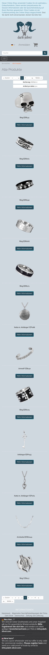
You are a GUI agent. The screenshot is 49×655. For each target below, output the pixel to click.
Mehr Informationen (24, 125)
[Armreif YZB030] (24, 353)
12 (29, 86)
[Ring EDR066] (24, 226)
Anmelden (24, 44)
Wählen (29, 82)
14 (32, 78)
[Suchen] (45, 53)
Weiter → (38, 78)
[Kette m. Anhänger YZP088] (24, 312)
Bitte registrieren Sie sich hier (22, 625)
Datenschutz (19, 616)
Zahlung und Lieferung (34, 616)
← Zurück (6, 78)
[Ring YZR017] (24, 563)
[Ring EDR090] (24, 185)
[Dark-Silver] (24, 30)
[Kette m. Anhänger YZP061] (24, 481)
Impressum (6, 613)
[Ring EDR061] (24, 144)
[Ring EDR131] (24, 102)
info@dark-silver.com (11, 648)
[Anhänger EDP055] (24, 439)
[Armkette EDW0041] (24, 522)
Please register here (33, 643)
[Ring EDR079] (24, 395)
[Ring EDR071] (24, 271)
